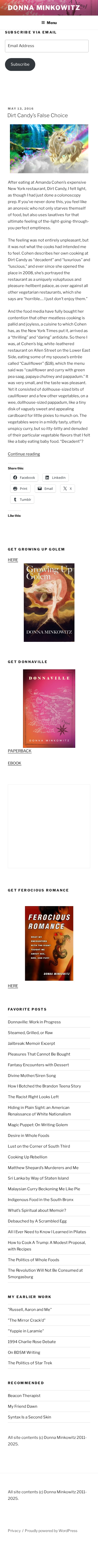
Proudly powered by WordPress (51, 1530)
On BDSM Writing (24, 1352)
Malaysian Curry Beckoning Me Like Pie (44, 1189)
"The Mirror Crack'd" (26, 1320)
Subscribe (20, 64)
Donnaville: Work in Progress (34, 1022)
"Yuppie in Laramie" (26, 1331)
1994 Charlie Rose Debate (32, 1341)
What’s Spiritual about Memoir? (37, 1210)
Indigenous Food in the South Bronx (40, 1199)
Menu (52, 22)
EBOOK (14, 763)
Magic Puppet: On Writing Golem (38, 1125)
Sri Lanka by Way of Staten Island (38, 1178)
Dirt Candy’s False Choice (37, 115)
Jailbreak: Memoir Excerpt (31, 1043)
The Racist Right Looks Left (33, 1097)
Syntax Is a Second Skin (29, 1417)
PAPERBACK (20, 751)
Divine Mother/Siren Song (32, 1075)
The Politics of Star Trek (30, 1363)
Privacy (14, 1530)
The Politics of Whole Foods (33, 1260)
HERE (13, 560)
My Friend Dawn (22, 1406)
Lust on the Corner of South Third (39, 1146)
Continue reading (24, 454)
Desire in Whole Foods (28, 1135)
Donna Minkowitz (44, 8)
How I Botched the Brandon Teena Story (44, 1086)
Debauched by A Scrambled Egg (37, 1221)
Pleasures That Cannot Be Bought (39, 1054)
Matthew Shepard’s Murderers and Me (43, 1167)
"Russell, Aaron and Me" (30, 1309)
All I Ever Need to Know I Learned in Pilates (47, 1232)
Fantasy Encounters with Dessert (38, 1065)
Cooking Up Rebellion (27, 1157)
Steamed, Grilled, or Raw (30, 1032)
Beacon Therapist (24, 1395)
